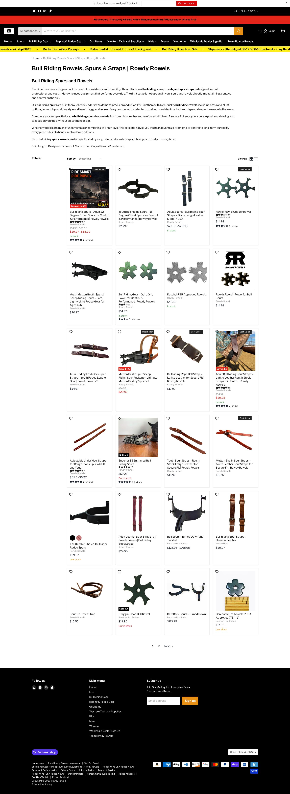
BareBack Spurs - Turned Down (186, 614)
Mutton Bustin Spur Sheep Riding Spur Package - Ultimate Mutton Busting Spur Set (137, 378)
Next (167, 646)
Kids (151, 41)
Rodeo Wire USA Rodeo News (118, 766)
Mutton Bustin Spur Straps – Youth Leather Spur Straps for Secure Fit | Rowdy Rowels (234, 464)
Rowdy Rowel (223, 217)
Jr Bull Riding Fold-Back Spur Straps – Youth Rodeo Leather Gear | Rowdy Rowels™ (88, 378)
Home (8, 41)
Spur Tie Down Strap (82, 614)
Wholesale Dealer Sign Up (206, 41)
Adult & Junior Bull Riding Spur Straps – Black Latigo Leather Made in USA (186, 215)
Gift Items (96, 41)
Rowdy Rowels (77, 224)
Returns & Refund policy (44, 770)
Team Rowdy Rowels (240, 41)
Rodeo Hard (222, 543)
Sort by (71, 158)
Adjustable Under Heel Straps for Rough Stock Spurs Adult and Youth (88, 464)
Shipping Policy (86, 770)
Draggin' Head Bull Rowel (134, 614)
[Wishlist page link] (260, 31)
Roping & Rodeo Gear (69, 41)
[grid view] (251, 159)
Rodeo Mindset (126, 773)
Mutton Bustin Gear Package (28, 49)
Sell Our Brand (91, 763)
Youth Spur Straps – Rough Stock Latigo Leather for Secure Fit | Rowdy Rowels (183, 464)
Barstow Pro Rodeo (177, 543)
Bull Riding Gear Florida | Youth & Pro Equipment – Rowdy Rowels (65, 766)
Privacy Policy (68, 770)
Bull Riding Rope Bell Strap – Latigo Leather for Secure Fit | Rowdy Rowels (185, 378)
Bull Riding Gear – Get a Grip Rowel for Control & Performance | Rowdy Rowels (136, 298)
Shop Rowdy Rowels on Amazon (64, 763)
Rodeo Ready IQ (60, 777)
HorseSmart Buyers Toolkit (101, 773)
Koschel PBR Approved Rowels (186, 294)
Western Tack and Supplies (124, 41)
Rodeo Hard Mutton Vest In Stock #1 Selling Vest (88, 49)
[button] (270, 31)
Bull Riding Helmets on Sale (147, 49)
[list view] (256, 159)
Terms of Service (106, 770)
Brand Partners (75, 773)
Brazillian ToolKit (40, 777)
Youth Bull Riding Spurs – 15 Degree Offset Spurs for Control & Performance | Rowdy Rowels (138, 215)
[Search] (238, 31)
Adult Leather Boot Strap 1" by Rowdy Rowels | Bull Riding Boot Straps (137, 540)
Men (164, 41)
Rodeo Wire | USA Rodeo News (48, 773)
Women (178, 41)
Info (19, 41)
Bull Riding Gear (39, 41)
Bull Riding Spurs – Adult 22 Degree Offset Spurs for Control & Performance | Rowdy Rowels (89, 215)
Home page (38, 763)
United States (244, 11)
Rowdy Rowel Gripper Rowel (233, 211)
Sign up (190, 701)
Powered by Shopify (42, 784)
